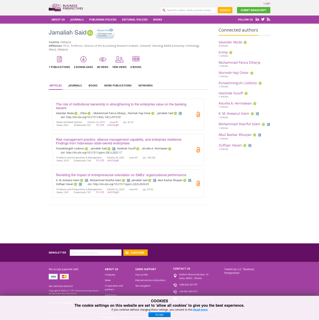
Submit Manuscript (254, 10)
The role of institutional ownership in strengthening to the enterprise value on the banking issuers (121, 106)
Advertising (111, 295)
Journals (77, 19)
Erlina (223, 52)
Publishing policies (102, 19)
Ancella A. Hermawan (235, 103)
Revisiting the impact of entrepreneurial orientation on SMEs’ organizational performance (121, 174)
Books (157, 19)
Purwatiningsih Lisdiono (238, 83)
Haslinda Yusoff (231, 93)
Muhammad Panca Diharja (239, 62)
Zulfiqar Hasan (230, 145)
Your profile (141, 274)
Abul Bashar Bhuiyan (235, 134)
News (108, 280)
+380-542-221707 (188, 284)
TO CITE (100, 125)
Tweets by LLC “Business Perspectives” (239, 271)
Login (266, 3)
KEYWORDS (145, 85)
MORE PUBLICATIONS (118, 85)
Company (110, 274)
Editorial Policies (135, 19)
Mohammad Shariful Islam (239, 124)
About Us (58, 19)
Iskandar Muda (230, 42)
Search (225, 10)
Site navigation (142, 285)
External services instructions (150, 280)
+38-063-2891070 (188, 291)
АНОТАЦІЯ (113, 125)
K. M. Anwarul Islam (234, 113)
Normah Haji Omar (234, 72)
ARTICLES (55, 85)
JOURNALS (75, 85)
